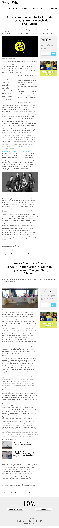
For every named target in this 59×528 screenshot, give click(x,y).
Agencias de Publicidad (10, 254)
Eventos (21, 489)
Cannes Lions (30, 489)
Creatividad (7, 250)
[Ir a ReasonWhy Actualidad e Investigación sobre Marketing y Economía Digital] (10, 2)
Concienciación (8, 493)
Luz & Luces (25, 8)
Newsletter (37, 8)
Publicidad (22, 254)
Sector (6, 489)
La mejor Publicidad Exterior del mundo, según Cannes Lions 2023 (24, 444)
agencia (4, 65)
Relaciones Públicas (29, 250)
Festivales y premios (20, 493)
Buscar (54, 8)
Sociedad (31, 493)
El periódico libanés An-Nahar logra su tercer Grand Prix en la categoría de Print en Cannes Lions (23, 454)
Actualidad (13, 8)
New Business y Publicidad (15, 509)
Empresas (30, 254)
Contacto (43, 509)
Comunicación (17, 250)
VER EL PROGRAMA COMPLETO (48, 73)
